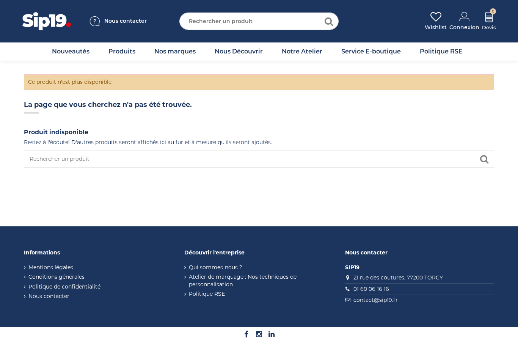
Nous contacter (48, 296)
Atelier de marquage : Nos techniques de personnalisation (243, 280)
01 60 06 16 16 (371, 289)
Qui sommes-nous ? (215, 267)
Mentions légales (50, 267)
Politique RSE (207, 293)
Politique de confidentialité (64, 286)
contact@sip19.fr (375, 300)
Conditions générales (56, 276)
